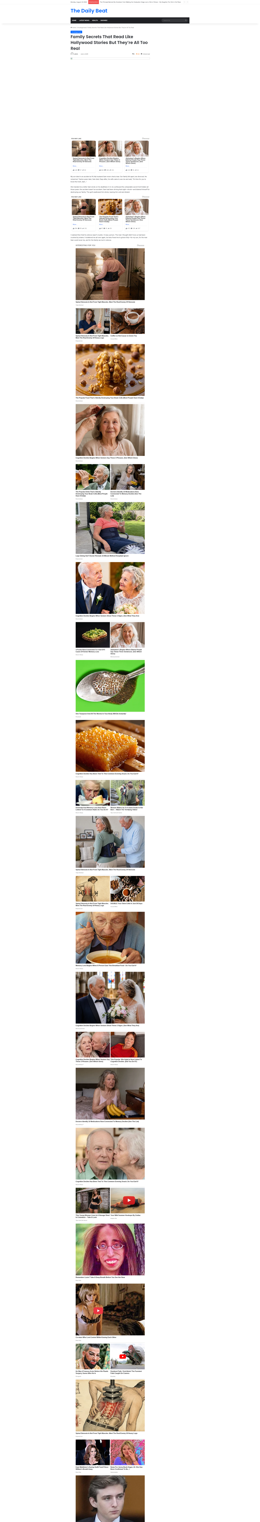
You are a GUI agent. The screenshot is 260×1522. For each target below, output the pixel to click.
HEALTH (95, 20)
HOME (74, 20)
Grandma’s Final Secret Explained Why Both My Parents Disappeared (121, 2)
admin (76, 54)
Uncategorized (81, 27)
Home (74, 27)
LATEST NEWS (84, 20)
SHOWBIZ (104, 20)
